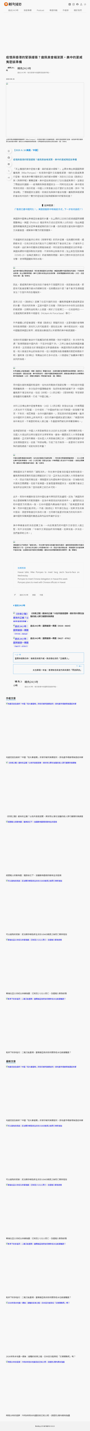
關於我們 (78, 10)
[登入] (81, 4)
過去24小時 (13, 10)
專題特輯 (53, 10)
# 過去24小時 (19, 605)
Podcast (40, 10)
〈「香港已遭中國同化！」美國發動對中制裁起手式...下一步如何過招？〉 (48, 209)
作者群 (66, 10)
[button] (70, 4)
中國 (41, 595)
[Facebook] (9, 157)
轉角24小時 (24, 68)
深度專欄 (28, 10)
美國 (34, 595)
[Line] (9, 164)
